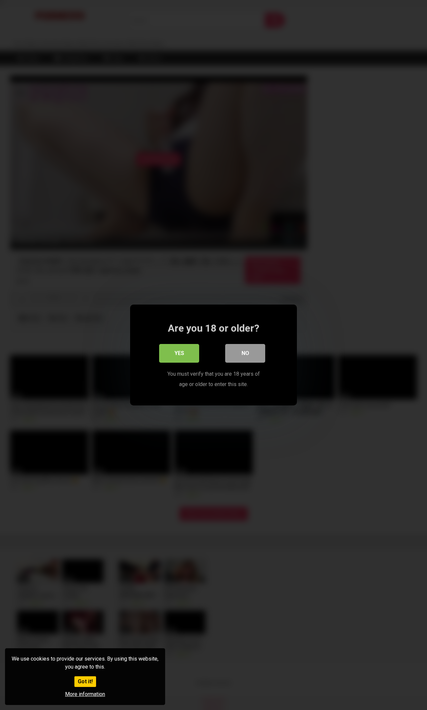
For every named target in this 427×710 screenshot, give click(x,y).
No (245, 353)
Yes (179, 353)
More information (85, 694)
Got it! (85, 681)
